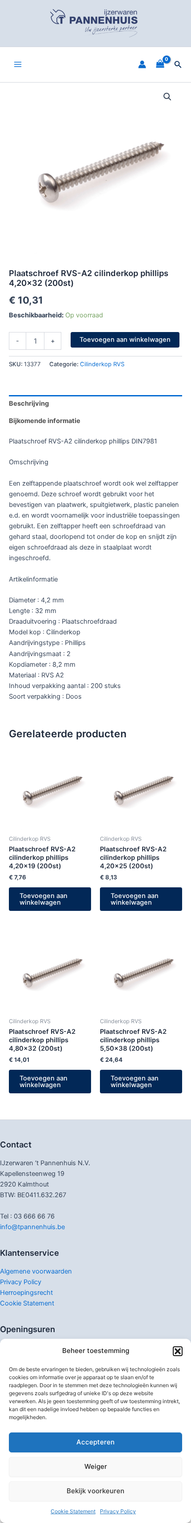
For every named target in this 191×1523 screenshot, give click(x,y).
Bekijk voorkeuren (95, 1491)
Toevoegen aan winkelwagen (125, 340)
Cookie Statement (73, 1511)
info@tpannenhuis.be (32, 1227)
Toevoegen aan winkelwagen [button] (44, 899)
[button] (177, 1351)
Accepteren (95, 1442)
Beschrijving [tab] (29, 403)
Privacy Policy (118, 1511)
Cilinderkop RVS (102, 364)
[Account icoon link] (142, 64)
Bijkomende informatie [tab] (44, 421)
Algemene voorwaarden (36, 1271)
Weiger (95, 1466)
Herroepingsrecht (26, 1293)
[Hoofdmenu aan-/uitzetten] (18, 64)
